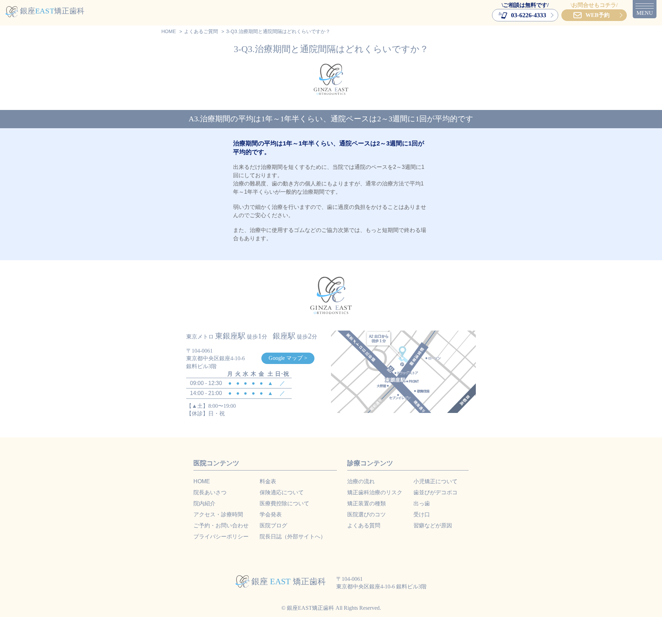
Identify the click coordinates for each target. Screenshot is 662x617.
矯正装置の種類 (366, 503)
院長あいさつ (210, 492)
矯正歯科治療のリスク (374, 492)
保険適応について (282, 492)
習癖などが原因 (432, 525)
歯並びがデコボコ (435, 492)
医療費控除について (284, 503)
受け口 (421, 514)
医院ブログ (273, 525)
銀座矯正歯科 (52, 11)
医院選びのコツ (366, 514)
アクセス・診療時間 (218, 514)
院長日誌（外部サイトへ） (293, 536)
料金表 (268, 481)
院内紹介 (204, 503)
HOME (201, 481)
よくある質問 (363, 525)
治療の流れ (361, 481)
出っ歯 (421, 503)
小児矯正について (435, 481)
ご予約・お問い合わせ (221, 525)
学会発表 (271, 514)
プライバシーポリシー (221, 536)
